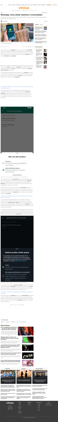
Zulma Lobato (26, 10)
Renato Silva (5, 21)
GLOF (36, 10)
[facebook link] (8, 407)
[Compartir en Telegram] (30, 46)
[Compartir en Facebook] (25, 46)
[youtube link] (8, 409)
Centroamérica (35, 4)
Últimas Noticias (43, 4)
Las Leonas (30, 10)
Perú (31, 4)
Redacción (29, 403)
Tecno (2, 12)
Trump (34, 10)
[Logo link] (24, 8)
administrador (13, 321)
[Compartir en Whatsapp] (23, 46)
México (29, 4)
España (26, 4)
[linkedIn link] (11, 409)
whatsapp (2, 321)
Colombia (22, 4)
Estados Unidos (18, 4)
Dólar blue (17, 10)
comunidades (7, 321)
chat (17, 321)
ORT (32, 10)
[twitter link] (10, 407)
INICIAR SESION (55, 4)
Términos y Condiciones (48, 403)
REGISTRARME (49, 4)
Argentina (14, 4)
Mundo (39, 4)
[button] (1, 4)
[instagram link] (11, 407)
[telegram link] (10, 409)
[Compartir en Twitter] (26, 46)
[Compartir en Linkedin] (28, 46)
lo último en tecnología (23, 321)
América (20, 403)
